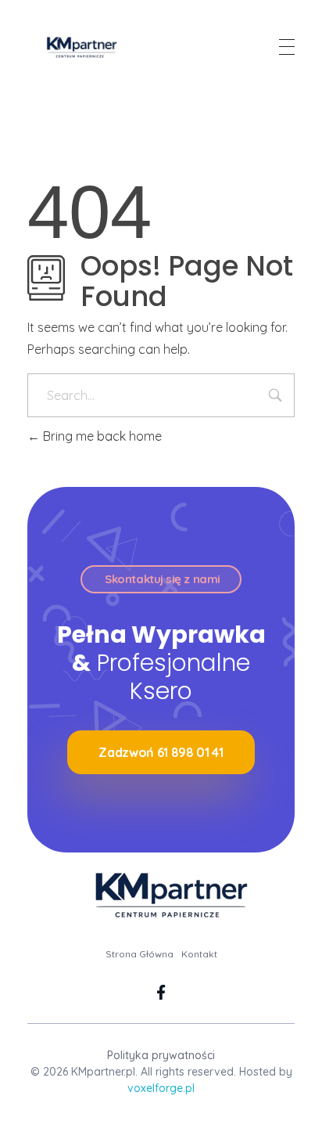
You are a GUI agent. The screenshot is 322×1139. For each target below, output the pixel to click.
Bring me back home (101, 436)
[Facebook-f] (161, 992)
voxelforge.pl (161, 1088)
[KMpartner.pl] (77, 46)
